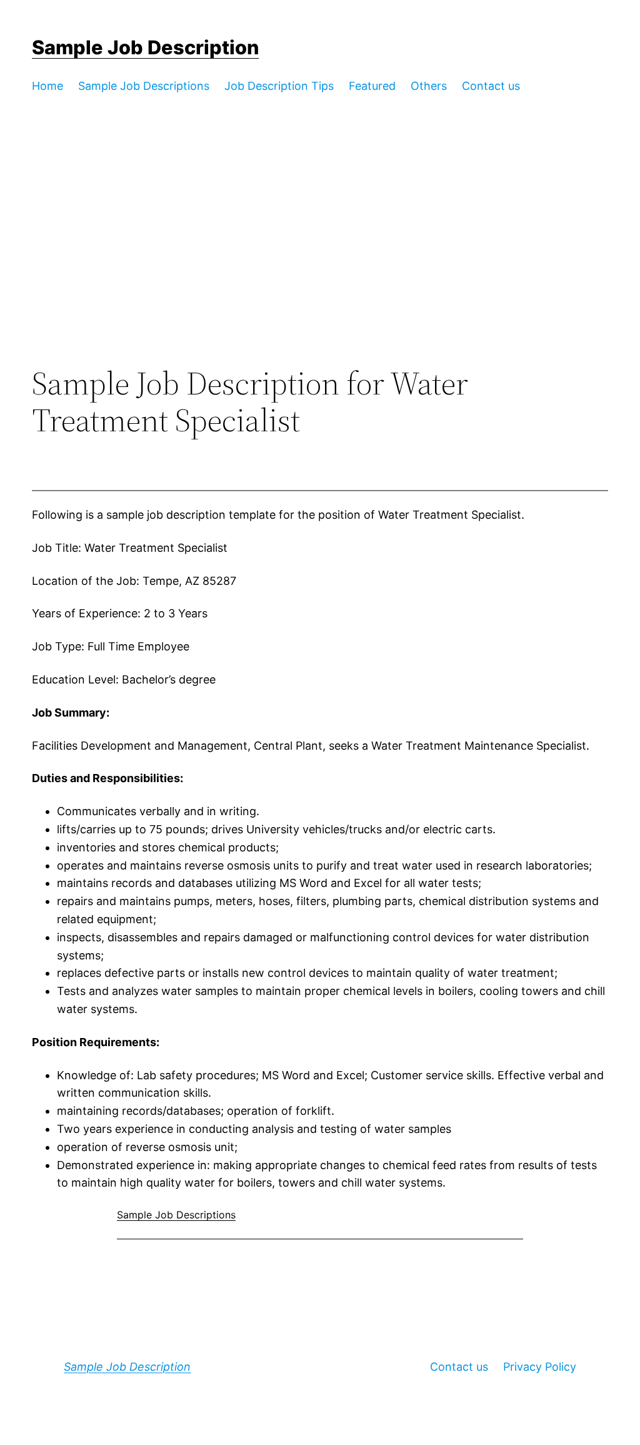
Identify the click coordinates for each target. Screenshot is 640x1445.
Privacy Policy (539, 1366)
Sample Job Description (145, 47)
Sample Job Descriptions (176, 1214)
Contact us (459, 1366)
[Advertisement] (320, 262)
